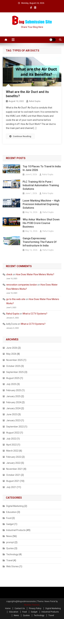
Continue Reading (22, 136)
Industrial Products (16, 530)
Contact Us (20, 608)
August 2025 (13, 378)
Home (8, 608)
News (9, 536)
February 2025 (13, 390)
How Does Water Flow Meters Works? (35, 274)
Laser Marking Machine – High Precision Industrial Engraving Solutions (41, 204)
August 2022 (13, 432)
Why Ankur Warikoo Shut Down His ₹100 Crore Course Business (41, 223)
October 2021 (13, 475)
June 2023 (11, 414)
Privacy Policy (35, 608)
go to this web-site (15, 299)
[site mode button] (52, 39)
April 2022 (11, 444)
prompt (10, 542)
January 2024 (13, 408)
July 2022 (11, 438)
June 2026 (11, 348)
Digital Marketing (15, 506)
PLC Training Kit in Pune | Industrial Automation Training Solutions (41, 185)
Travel (9, 560)
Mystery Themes (31, 605)
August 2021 (13, 481)
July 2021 (11, 487)
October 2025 (13, 366)
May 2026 (11, 354)
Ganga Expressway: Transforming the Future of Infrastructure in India (40, 242)
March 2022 (12, 450)
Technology (12, 554)
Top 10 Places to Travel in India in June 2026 (42, 168)
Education (11, 512)
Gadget (10, 524)
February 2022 (13, 457)
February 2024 (13, 402)
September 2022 (15, 426)
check (9, 274)
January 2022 (13, 463)
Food (8, 518)
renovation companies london (21, 284)
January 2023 (13, 420)
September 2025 (15, 372)
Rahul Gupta (34, 101)
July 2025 (11, 384)
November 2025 (14, 360)
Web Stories (12, 566)
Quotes (10, 548)
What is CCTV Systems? (34, 313)
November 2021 (14, 469)
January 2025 (13, 396)
